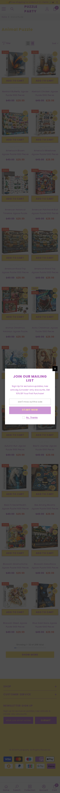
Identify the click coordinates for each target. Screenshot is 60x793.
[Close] (55, 368)
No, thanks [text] (32, 417)
